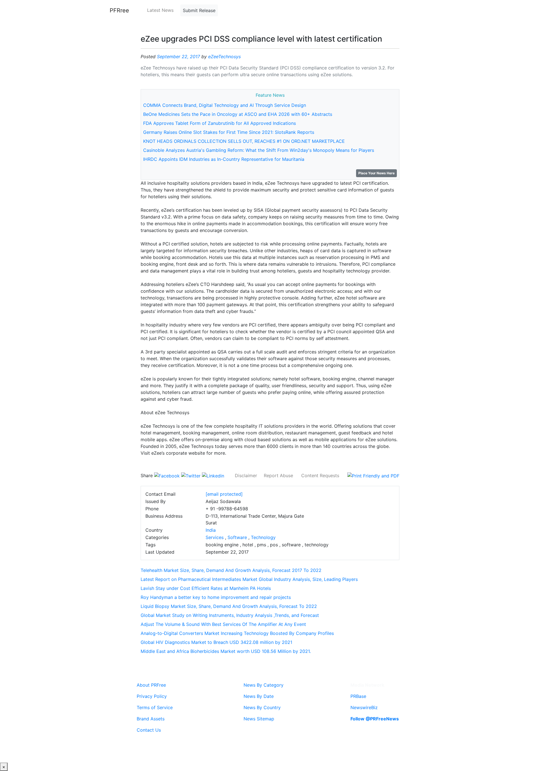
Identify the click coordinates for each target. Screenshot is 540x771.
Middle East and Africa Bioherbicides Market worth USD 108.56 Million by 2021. (226, 651)
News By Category (264, 685)
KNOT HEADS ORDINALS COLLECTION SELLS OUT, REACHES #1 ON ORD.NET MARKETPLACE (244, 141)
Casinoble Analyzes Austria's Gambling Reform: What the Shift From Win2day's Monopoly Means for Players (258, 150)
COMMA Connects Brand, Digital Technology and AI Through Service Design (224, 105)
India (211, 530)
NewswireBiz (364, 707)
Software (237, 537)
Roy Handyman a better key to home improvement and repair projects (216, 597)
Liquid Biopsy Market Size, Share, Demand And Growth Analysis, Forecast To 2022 (229, 606)
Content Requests (320, 475)
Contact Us (149, 730)
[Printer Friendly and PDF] (373, 475)
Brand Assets (151, 719)
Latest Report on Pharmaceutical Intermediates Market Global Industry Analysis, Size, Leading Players (249, 579)
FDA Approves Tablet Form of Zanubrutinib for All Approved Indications (219, 123)
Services (215, 537)
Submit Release (199, 10)
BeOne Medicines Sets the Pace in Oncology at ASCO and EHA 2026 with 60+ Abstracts (237, 114)
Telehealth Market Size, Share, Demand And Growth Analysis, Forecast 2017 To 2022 (231, 570)
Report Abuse (278, 475)
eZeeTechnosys (224, 56)
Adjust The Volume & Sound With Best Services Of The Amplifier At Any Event (223, 624)
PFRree (119, 10)
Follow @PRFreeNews (374, 719)
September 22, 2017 (178, 56)
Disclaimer (246, 475)
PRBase (358, 696)
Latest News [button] (160, 10)
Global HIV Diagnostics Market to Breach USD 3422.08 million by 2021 (216, 642)
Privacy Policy (152, 696)
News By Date (259, 696)
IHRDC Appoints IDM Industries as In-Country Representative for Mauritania (223, 159)
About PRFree (151, 685)
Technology (263, 537)
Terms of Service (155, 707)
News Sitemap (259, 719)
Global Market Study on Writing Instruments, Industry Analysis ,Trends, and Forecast (230, 615)
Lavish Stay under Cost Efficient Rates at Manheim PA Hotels (206, 588)
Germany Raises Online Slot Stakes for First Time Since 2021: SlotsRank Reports (228, 132)
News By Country (262, 707)
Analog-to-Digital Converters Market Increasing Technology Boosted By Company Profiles (237, 633)
